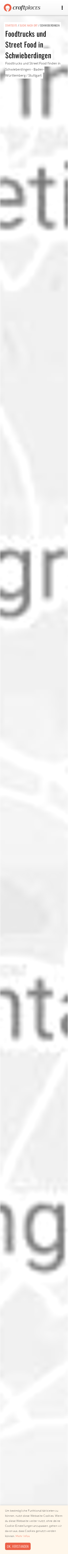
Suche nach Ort (29, 25)
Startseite (11, 25)
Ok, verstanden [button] (18, 1546)
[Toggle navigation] (62, 7)
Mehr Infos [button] (23, 1536)
